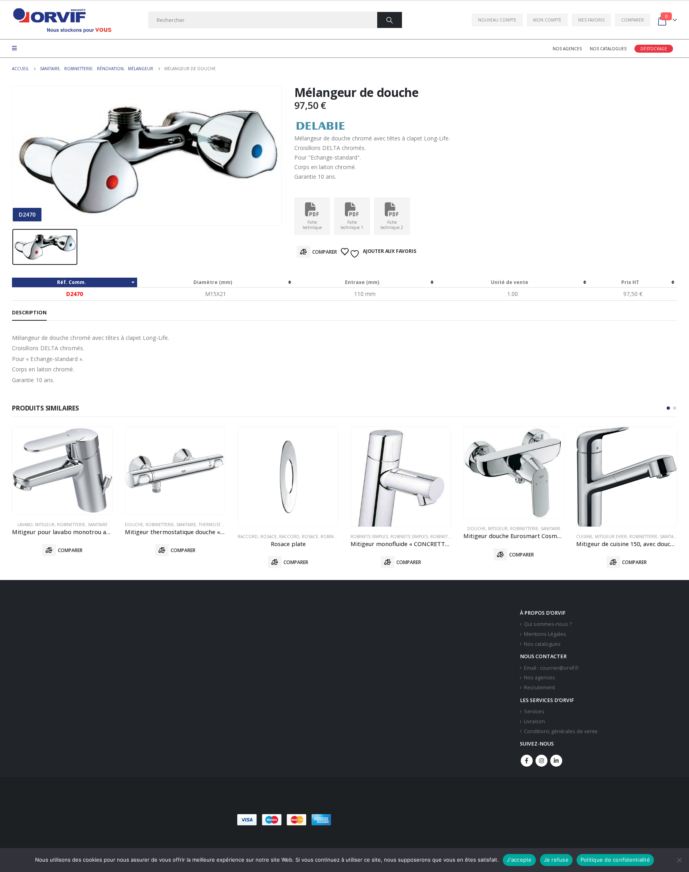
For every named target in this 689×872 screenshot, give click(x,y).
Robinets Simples (369, 536)
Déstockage (653, 48)
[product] (62, 471)
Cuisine (584, 536)
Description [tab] (29, 312)
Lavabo (25, 524)
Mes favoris (591, 20)
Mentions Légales (545, 634)
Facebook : (527, 761)
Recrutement (539, 687)
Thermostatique (217, 524)
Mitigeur (45, 524)
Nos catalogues (608, 48)
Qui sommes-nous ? (548, 624)
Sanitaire (98, 524)
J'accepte (519, 859)
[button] (668, 408)
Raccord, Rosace (257, 536)
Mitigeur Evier (611, 536)
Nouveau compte (497, 20)
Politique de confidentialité (615, 859)
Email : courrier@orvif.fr (551, 668)
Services (534, 711)
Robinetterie (71, 524)
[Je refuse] (679, 860)
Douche (134, 524)
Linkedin (556, 761)
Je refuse (556, 859)
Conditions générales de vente (561, 731)
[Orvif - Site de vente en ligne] (62, 20)
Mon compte (547, 20)
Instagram (541, 761)
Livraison (534, 721)
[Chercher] (389, 20)
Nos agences (567, 48)
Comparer (632, 20)
